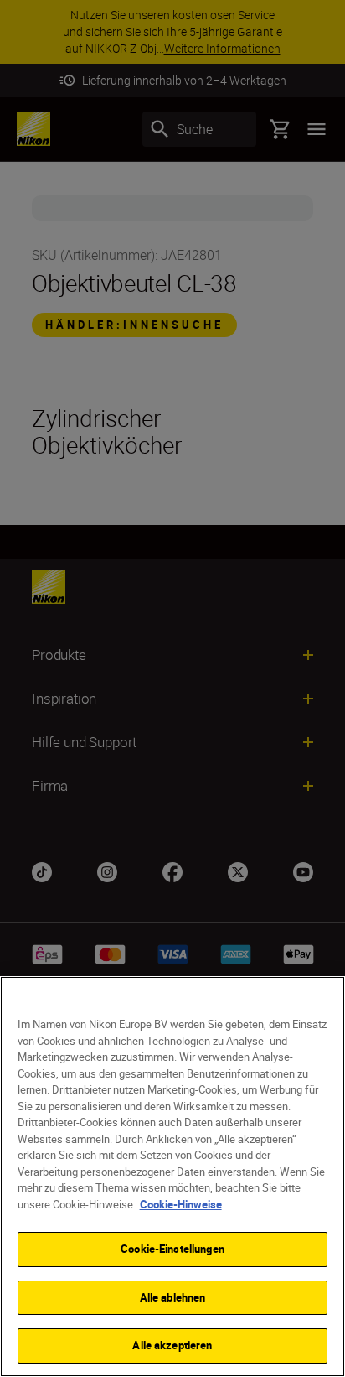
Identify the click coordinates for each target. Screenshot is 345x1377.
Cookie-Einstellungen (172, 1248)
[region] (172, 1176)
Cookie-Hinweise (181, 1204)
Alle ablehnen (173, 1297)
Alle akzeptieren (172, 1345)
